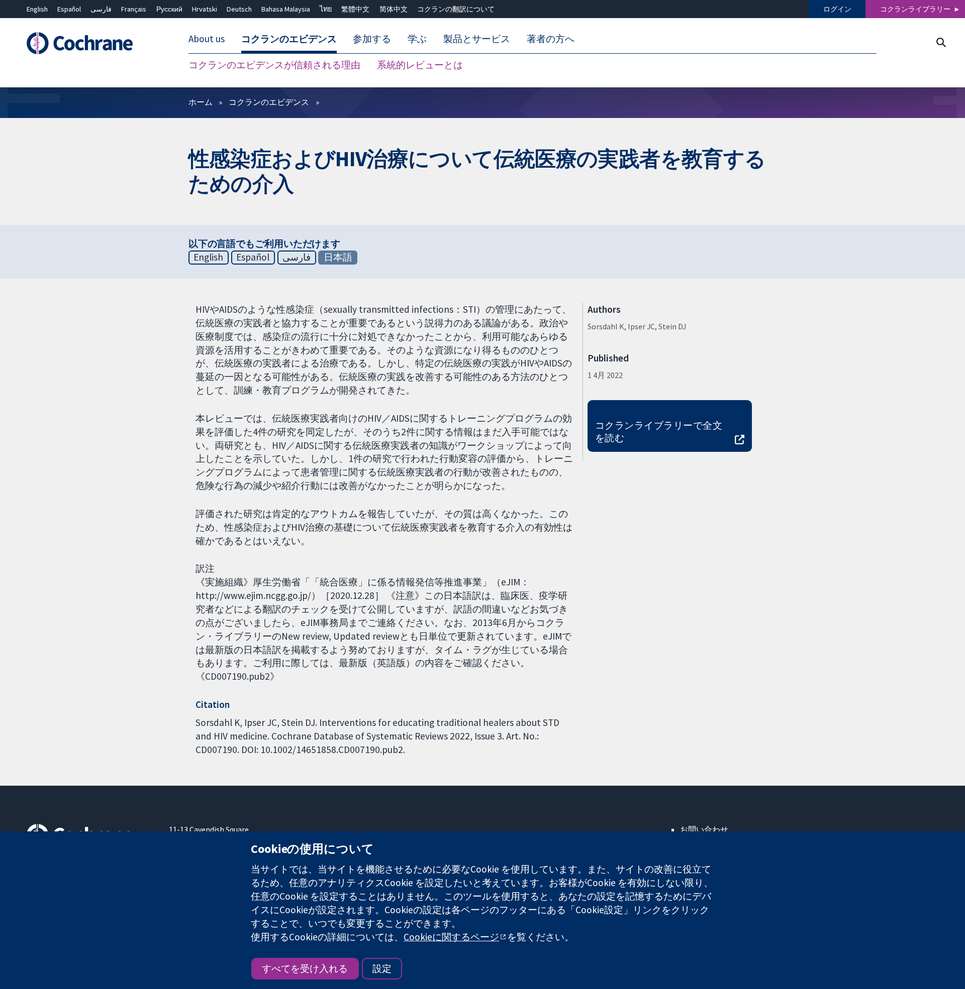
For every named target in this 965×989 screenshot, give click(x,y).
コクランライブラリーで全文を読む (658, 431)
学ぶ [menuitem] (417, 39)
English (37, 9)
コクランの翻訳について (456, 9)
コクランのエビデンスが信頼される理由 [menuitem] (274, 65)
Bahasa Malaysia (285, 9)
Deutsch (239, 9)
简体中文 (393, 9)
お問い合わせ (704, 829)
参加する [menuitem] (372, 39)
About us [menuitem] (206, 39)
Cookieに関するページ (451, 937)
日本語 (338, 257)
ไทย (326, 9)
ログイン (837, 9)
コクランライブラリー (915, 9)
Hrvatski (204, 9)
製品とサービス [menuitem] (476, 39)
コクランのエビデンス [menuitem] (289, 39)
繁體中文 (355, 9)
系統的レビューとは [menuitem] (420, 65)
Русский (169, 9)
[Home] (91, 44)
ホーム (200, 102)
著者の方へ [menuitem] (550, 39)
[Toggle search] (940, 42)
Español (69, 9)
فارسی (101, 9)
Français (133, 9)
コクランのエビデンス (269, 102)
